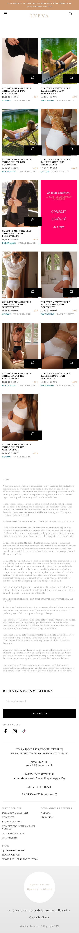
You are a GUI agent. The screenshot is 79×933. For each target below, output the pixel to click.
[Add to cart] (33, 78)
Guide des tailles (13, 833)
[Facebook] (5, 731)
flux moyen (47, 670)
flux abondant (64, 670)
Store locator (12, 821)
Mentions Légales (28, 926)
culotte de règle (14, 560)
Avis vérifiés (10, 837)
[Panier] (72, 14)
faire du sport (43, 580)
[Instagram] (14, 731)
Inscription (39, 713)
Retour (46, 812)
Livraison (47, 817)
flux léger (36, 670)
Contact (8, 817)
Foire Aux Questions (15, 812)
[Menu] (5, 14)
